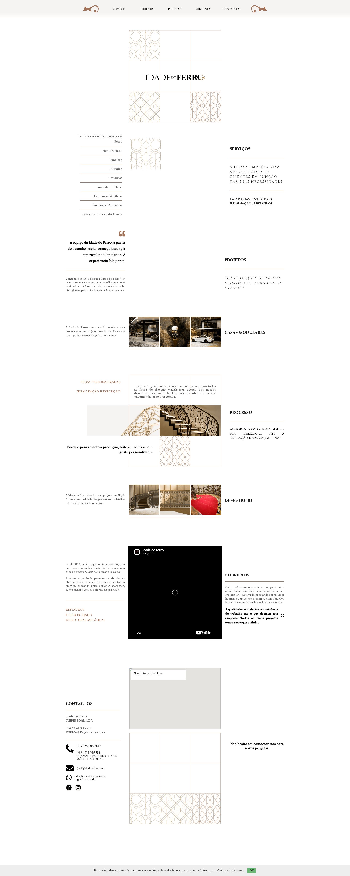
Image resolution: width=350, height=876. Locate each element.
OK (251, 870)
